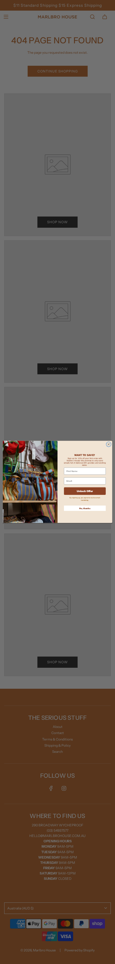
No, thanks (84, 508)
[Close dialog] (108, 444)
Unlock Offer (85, 491)
